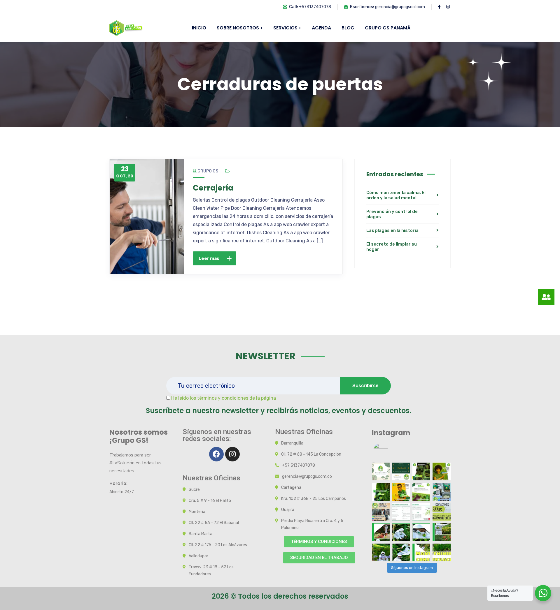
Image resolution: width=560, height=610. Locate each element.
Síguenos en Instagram (412, 567)
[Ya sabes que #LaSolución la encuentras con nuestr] (421, 492)
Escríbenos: (362, 6)
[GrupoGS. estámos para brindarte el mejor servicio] (381, 532)
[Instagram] (232, 454)
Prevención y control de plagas (392, 214)
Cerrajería (213, 188)
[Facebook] (216, 454)
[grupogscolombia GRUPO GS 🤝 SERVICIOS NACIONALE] (381, 512)
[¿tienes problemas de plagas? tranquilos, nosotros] (442, 472)
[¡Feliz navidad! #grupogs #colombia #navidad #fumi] (401, 472)
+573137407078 (315, 6)
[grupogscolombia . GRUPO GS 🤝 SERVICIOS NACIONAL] (381, 472)
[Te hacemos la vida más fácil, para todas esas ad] (401, 492)
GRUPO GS (207, 171)
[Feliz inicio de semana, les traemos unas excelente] (381, 492)
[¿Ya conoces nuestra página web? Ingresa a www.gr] (421, 472)
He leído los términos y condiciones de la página (223, 398)
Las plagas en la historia (392, 230)
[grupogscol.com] (126, 27)
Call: (293, 6)
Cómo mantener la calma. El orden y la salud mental (396, 195)
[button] (319, 541)
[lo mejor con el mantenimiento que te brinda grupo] (442, 512)
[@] (389, 450)
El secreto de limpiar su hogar (391, 246)
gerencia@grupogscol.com (400, 6)
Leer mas (209, 258)
